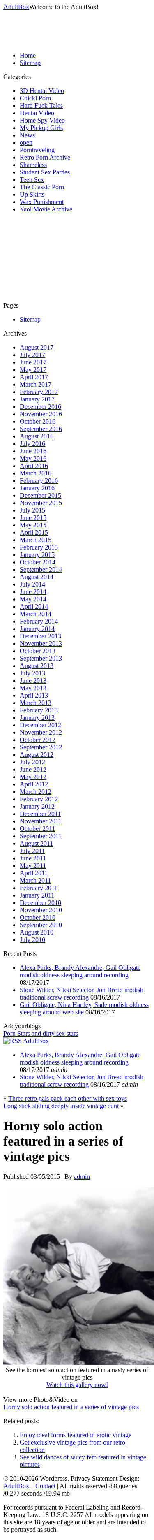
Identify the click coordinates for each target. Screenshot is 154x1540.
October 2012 (37, 739)
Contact (45, 1485)
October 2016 (37, 421)
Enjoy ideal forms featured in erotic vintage (75, 1434)
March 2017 (35, 384)
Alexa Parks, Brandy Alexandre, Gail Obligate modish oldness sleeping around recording (80, 971)
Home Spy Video (42, 120)
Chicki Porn (35, 98)
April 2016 (34, 465)
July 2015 (32, 510)
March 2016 (35, 473)
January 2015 (37, 554)
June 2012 (33, 769)
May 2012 (33, 776)
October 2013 (37, 650)
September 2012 (41, 747)
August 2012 (36, 754)
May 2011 (33, 865)
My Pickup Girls (41, 127)
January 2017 (37, 399)
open (26, 142)
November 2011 (41, 821)
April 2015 (34, 532)
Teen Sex (32, 179)
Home (28, 55)
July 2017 (32, 354)
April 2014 (34, 606)
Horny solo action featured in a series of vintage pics (71, 1406)
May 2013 (33, 687)
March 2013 (35, 702)
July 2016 (32, 443)
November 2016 (41, 414)
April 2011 (34, 873)
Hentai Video (37, 112)
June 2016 (33, 451)
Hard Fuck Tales (41, 105)
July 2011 (32, 850)
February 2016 (39, 480)
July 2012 (32, 761)
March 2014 (35, 613)
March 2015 (35, 539)
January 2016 (37, 488)
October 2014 (37, 562)
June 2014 (33, 591)
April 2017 (34, 376)
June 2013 (33, 680)
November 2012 (41, 732)
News (27, 135)
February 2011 (38, 887)
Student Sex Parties (45, 172)
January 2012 (37, 806)
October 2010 (37, 917)
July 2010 (32, 939)
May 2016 (33, 458)
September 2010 (41, 924)
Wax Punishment (42, 201)
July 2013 (32, 673)
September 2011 (41, 836)
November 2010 (41, 910)
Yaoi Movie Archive (46, 209)
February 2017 (39, 391)
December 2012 (40, 724)
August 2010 (36, 932)
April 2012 (34, 784)
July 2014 (32, 584)
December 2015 (40, 495)
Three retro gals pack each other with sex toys (67, 1098)
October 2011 (37, 828)
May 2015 (33, 525)
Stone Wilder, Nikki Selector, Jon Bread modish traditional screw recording (81, 993)
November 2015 (41, 502)
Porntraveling (37, 149)
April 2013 (34, 695)
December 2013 (40, 636)
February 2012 (39, 799)
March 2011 (35, 880)
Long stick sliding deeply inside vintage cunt (61, 1105)
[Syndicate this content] (12, 1040)
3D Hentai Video (42, 90)
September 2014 (41, 569)
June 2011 (33, 858)
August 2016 (36, 436)
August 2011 (36, 843)
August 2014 (36, 576)
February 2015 (39, 547)
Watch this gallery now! (77, 1384)
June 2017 (33, 362)
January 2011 (37, 895)
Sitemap (30, 62)
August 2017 (36, 347)
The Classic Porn (42, 186)
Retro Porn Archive (45, 157)
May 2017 (33, 369)
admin (82, 1176)
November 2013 (41, 643)
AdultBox (16, 6)
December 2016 (40, 406)
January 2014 (37, 628)
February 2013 (39, 710)
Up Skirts (32, 194)
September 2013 (41, 658)
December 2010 (40, 902)
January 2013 (37, 717)
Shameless (33, 164)
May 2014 (33, 599)
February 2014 (39, 621)
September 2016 (41, 428)
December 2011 (40, 813)
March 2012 (35, 791)
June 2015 (33, 517)
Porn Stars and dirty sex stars (40, 1033)
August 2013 (36, 665)
